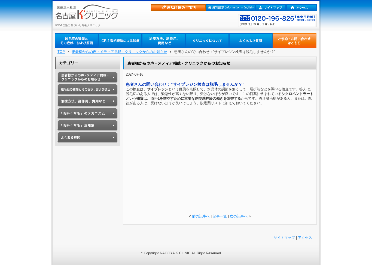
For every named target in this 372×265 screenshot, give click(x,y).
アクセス (305, 238)
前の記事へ (201, 216)
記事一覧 (220, 216)
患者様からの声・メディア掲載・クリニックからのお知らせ (119, 52)
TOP (61, 52)
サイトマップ (284, 238)
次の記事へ (239, 216)
